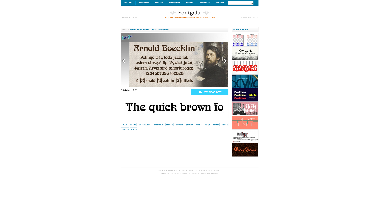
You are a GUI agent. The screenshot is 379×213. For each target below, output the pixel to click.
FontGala (173, 170)
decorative (158, 125)
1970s (133, 125)
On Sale (189, 3)
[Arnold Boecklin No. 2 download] (209, 92)
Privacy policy (206, 170)
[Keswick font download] (245, 60)
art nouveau (145, 125)
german (189, 125)
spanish (125, 129)
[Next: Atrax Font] (225, 61)
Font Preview (174, 3)
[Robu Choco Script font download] (245, 156)
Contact (217, 170)
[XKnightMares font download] (245, 46)
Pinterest (220, 3)
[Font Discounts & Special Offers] (245, 73)
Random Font (204, 3)
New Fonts (128, 3)
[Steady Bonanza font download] (245, 115)
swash (134, 129)
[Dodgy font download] (245, 142)
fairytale (179, 125)
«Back (124, 29)
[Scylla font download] (245, 87)
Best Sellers (144, 3)
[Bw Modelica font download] (245, 101)
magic (207, 125)
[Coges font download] (245, 129)
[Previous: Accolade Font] (124, 61)
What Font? (193, 170)
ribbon (225, 125)
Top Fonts (159, 3)
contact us (199, 173)
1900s (124, 125)
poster (216, 125)
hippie (199, 125)
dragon (169, 125)
